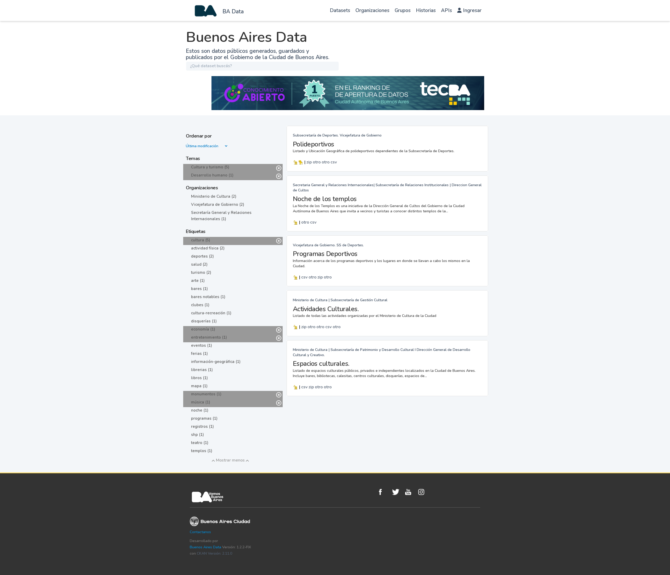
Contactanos (200, 532)
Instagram (423, 492)
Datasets (340, 10)
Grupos (403, 10)
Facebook (384, 492)
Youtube (410, 492)
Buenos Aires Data (205, 547)
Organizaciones (372, 10)
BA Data (233, 11)
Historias (426, 10)
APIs (446, 10)
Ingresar (472, 10)
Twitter (397, 492)
